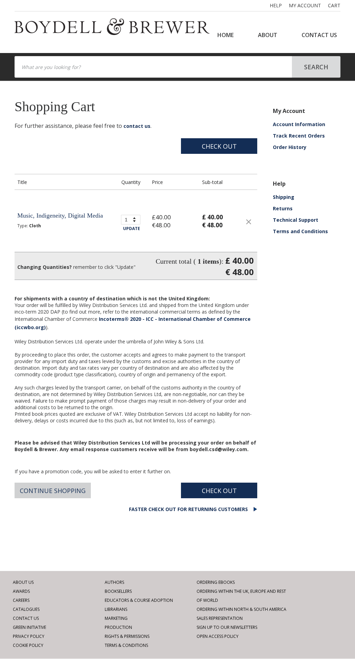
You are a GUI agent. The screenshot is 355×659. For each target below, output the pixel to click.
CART (334, 5)
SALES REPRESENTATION (220, 618)
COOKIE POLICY (28, 645)
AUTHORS (114, 582)
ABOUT (267, 35)
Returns (283, 208)
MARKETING (116, 618)
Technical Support (295, 220)
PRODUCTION (118, 627)
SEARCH (316, 67)
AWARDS (21, 591)
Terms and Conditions (300, 231)
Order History (289, 147)
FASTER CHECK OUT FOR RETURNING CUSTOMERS (189, 509)
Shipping (283, 197)
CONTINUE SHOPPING (53, 490)
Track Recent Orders (299, 135)
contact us (136, 126)
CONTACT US (319, 35)
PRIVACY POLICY (28, 636)
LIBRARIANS (116, 609)
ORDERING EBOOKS (216, 582)
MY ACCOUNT (305, 5)
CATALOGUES (26, 609)
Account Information (299, 124)
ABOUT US (23, 582)
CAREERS (21, 600)
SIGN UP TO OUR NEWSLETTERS (227, 627)
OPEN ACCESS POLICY (218, 636)
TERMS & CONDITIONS (126, 645)
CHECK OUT (219, 146)
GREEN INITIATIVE (29, 627)
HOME (225, 35)
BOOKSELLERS (118, 591)
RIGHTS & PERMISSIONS (127, 636)
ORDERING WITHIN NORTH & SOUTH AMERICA (241, 609)
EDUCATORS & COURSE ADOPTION (139, 600)
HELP (276, 5)
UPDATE (131, 228)
